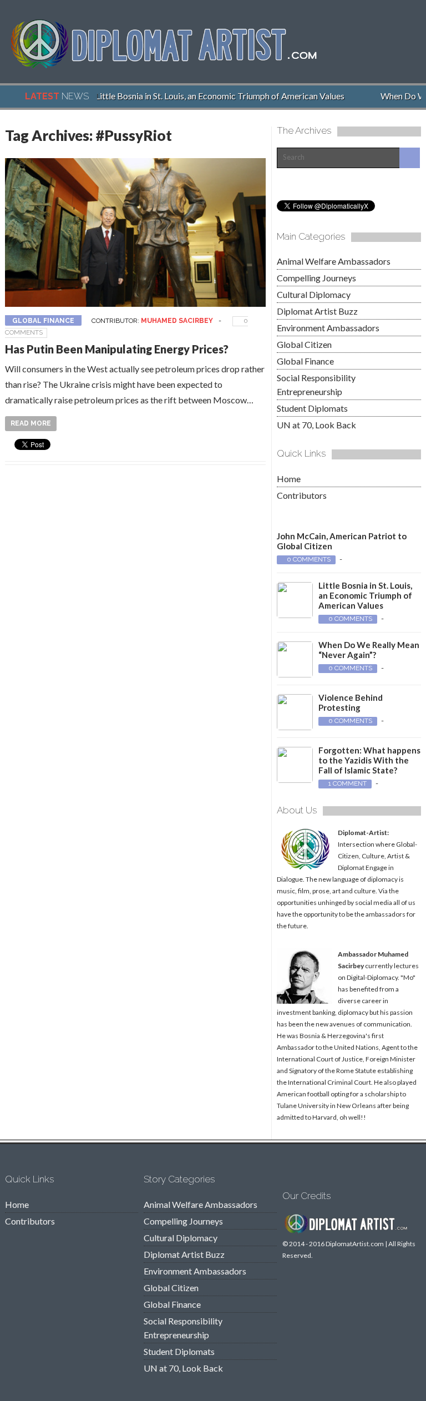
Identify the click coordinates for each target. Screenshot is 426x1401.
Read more (31, 423)
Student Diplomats (312, 408)
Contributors (302, 495)
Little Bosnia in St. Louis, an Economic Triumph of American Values (213, 95)
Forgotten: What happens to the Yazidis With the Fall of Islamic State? (369, 760)
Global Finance (43, 321)
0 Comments (309, 559)
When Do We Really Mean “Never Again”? (368, 650)
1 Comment (347, 783)
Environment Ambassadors (328, 327)
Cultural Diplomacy (314, 294)
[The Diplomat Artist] (171, 65)
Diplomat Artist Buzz (317, 311)
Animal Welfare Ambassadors (333, 261)
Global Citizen (304, 344)
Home (289, 478)
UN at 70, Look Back (316, 424)
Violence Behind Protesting (350, 702)
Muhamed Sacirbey (177, 321)
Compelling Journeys (316, 277)
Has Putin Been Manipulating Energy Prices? (117, 349)
